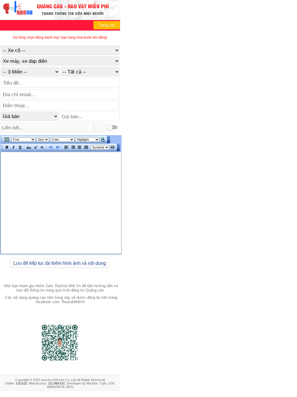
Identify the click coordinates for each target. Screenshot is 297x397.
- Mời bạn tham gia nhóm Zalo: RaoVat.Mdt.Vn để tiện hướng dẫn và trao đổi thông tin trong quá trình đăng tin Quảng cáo (60, 288)
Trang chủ (106, 25)
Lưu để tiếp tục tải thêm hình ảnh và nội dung (59, 263)
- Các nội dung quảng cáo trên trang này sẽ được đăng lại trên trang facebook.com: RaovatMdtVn (60, 299)
